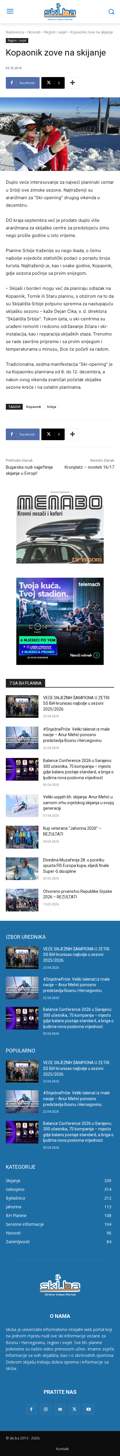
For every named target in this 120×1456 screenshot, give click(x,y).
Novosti (34, 32)
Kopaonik (33, 406)
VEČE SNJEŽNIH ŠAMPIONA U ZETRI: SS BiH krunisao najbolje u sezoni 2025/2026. (76, 703)
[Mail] (60, 1409)
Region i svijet (55, 32)
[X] (74, 1409)
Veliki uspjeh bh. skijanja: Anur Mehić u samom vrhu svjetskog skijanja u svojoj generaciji (78, 803)
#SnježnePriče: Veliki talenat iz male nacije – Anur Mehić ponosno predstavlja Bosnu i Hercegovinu (76, 735)
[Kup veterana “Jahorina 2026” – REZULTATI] (22, 837)
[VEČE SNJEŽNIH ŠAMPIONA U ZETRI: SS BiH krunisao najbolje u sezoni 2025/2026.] (22, 706)
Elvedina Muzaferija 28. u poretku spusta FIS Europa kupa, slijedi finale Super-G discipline (76, 866)
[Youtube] (88, 1409)
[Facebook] (31, 1409)
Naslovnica (15, 32)
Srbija (51, 406)
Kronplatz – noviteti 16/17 (89, 467)
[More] (72, 83)
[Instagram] (45, 1409)
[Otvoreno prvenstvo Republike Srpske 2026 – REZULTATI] (22, 900)
